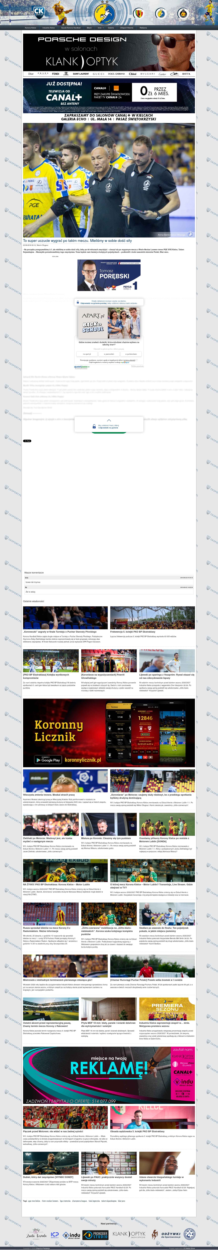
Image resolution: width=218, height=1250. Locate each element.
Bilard (89, 27)
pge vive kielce (34, 1201)
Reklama (143, 27)
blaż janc (121, 1201)
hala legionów (94, 1201)
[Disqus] (109, 474)
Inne (99, 27)
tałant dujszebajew (108, 1201)
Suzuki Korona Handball (70, 27)
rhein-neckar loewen (50, 1201)
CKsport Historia (126, 27)
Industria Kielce (49, 27)
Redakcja (46, 1248)
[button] (129, 360)
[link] (125, 362)
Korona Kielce (30, 27)
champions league (79, 1201)
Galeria (111, 27)
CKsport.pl (39, 1248)
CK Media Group (189, 1248)
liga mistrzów (65, 1201)
